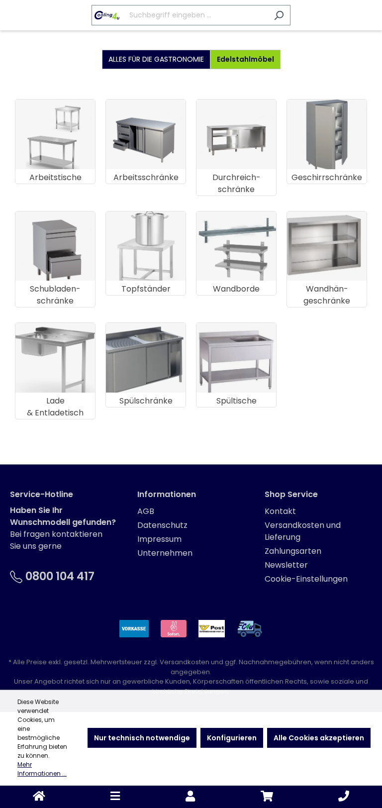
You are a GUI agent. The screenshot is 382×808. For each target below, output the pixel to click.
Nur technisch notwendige (142, 738)
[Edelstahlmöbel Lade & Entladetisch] (55, 358)
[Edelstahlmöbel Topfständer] (146, 246)
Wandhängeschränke (326, 294)
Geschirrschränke (326, 177)
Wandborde (236, 289)
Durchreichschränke (236, 183)
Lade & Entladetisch (55, 406)
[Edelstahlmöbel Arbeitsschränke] (146, 134)
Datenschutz (162, 525)
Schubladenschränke (55, 294)
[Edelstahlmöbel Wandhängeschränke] (327, 246)
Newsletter (286, 565)
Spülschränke (146, 400)
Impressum (159, 539)
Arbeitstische (55, 177)
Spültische (236, 400)
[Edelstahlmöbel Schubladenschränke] (55, 246)
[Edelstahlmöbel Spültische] (236, 358)
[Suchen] (278, 15)
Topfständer (146, 289)
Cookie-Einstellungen (306, 579)
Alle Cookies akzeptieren (319, 738)
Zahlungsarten (293, 551)
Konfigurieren (232, 738)
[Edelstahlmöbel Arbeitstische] (55, 134)
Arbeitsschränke (146, 177)
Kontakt (280, 511)
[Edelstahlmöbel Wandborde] (236, 246)
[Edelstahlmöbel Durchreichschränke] (236, 134)
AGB (145, 511)
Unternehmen (164, 553)
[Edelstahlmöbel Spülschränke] (146, 358)
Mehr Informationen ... (42, 769)
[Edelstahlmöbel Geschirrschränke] (327, 134)
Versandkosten (184, 662)
